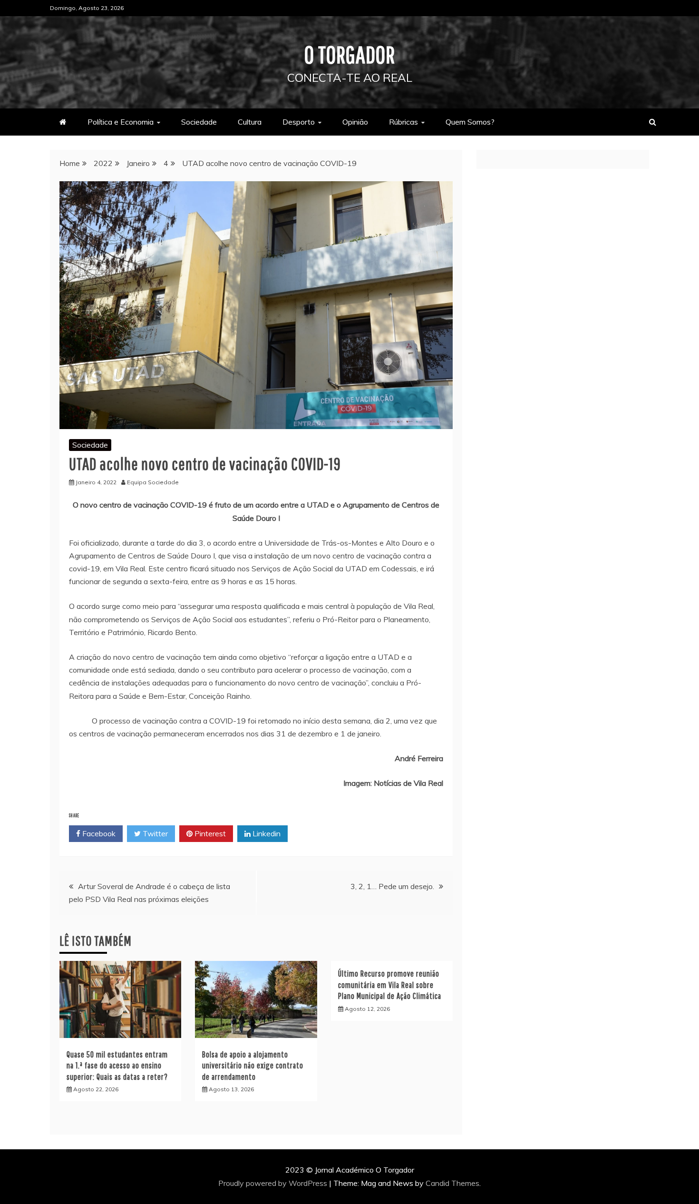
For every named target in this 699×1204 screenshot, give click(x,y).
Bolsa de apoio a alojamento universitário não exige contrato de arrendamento (252, 1065)
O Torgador (349, 54)
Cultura (250, 122)
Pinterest (209, 833)
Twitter (154, 833)
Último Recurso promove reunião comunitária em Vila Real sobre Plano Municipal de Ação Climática (390, 985)
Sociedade (199, 122)
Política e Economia (120, 122)
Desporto (298, 122)
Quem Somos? (470, 122)
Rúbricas (403, 122)
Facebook (98, 833)
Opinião (355, 122)
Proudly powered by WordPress (273, 1183)
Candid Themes (452, 1183)
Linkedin (266, 833)
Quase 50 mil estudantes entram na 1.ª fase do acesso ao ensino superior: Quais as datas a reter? (118, 1065)
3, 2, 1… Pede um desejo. (392, 886)
